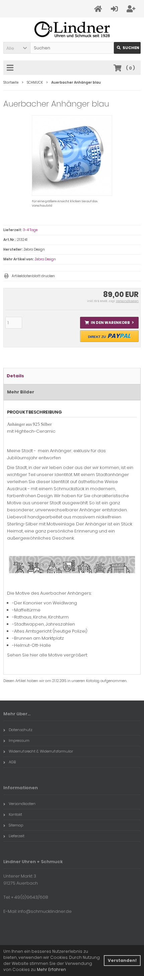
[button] (16, 48)
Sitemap (16, 825)
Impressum (19, 740)
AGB (12, 762)
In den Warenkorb (109, 322)
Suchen (127, 47)
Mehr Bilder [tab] (20, 392)
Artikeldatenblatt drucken (33, 276)
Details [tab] (15, 376)
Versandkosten (127, 301)
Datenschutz (20, 729)
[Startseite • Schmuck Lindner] (72, 30)
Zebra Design (45, 259)
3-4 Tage (30, 229)
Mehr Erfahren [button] (51, 969)
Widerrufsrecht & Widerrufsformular (41, 751)
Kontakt (15, 814)
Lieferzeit (16, 836)
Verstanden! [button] (122, 960)
